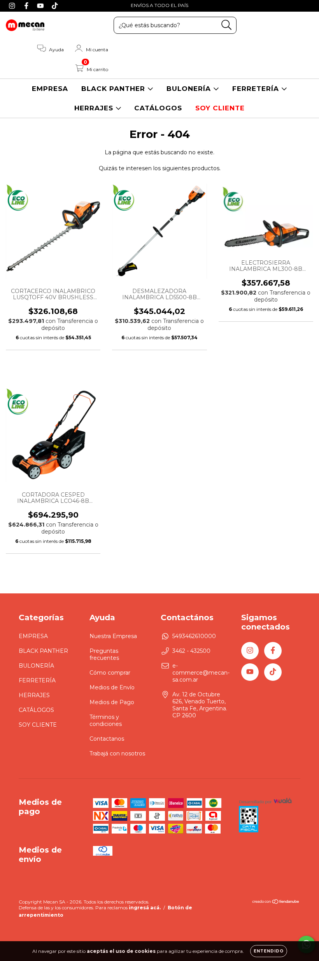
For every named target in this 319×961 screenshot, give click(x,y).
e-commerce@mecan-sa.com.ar (201, 672)
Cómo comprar (109, 672)
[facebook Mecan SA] (27, 5)
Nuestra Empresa (113, 636)
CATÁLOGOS (158, 108)
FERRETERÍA (256, 88)
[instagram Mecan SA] (13, 5)
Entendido (269, 951)
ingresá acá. (145, 907)
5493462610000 (194, 636)
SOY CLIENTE (220, 108)
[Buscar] (226, 25)
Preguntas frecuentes (104, 654)
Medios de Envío (112, 687)
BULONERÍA (190, 88)
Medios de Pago (111, 702)
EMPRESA (50, 88)
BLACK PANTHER (114, 88)
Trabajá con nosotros (117, 753)
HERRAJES (95, 108)
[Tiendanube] (276, 902)
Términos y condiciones (105, 720)
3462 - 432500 (191, 650)
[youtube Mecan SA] (41, 5)
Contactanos (106, 738)
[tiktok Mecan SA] (55, 5)
